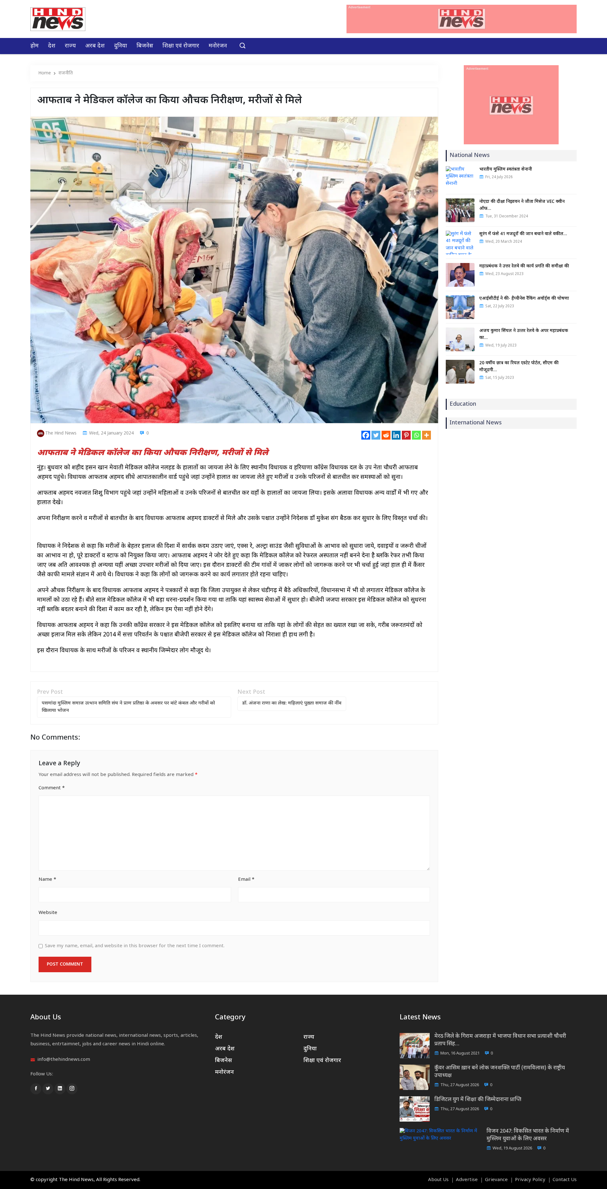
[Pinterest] (406, 435)
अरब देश (95, 46)
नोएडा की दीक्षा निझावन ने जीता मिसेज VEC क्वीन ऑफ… (522, 205)
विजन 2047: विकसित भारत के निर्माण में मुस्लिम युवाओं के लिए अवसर (528, 1135)
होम (34, 46)
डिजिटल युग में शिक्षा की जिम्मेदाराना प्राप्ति (477, 1099)
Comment (52, 788)
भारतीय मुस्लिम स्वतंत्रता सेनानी (505, 169)
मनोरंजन (218, 46)
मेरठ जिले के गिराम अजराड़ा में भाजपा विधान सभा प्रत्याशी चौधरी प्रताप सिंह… (500, 1040)
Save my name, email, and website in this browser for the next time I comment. (134, 946)
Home (44, 73)
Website (48, 913)
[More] (426, 435)
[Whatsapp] (416, 435)
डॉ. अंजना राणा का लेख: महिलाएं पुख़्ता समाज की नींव (291, 703)
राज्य (70, 46)
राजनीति (65, 73)
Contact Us (565, 1180)
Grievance (496, 1180)
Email (246, 880)
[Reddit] (386, 435)
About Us (438, 1180)
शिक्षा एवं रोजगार (180, 46)
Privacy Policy (530, 1180)
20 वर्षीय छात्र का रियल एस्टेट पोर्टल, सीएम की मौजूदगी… (519, 366)
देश (51, 46)
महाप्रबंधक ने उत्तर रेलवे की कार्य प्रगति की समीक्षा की (524, 266)
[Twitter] (375, 435)
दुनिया (120, 46)
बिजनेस (145, 46)
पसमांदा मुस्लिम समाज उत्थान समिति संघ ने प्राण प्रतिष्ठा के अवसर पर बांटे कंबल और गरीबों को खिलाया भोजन (128, 707)
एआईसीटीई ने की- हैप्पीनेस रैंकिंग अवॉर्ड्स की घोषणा (524, 299)
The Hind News (61, 433)
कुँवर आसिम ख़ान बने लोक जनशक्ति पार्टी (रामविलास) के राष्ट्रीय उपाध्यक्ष (499, 1072)
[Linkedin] (396, 435)
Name (47, 880)
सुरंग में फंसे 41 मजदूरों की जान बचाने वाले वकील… (523, 234)
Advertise (467, 1180)
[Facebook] (365, 435)
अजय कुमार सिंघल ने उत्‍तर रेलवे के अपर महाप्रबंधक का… (523, 334)
